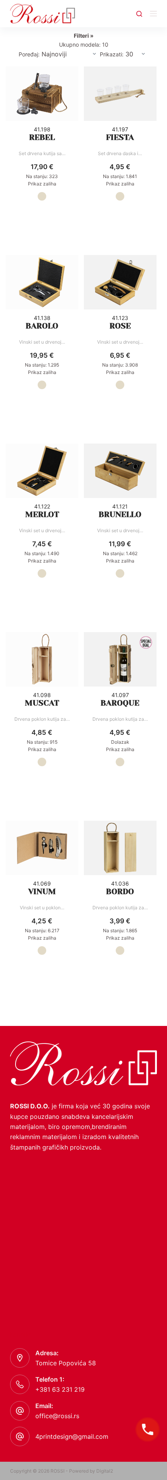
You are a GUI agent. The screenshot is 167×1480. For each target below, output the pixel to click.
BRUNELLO (120, 514)
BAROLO (42, 326)
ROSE (120, 326)
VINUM (42, 891)
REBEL (42, 137)
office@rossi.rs (57, 1416)
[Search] (139, 14)
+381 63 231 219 (60, 1389)
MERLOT (42, 514)
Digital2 (104, 1471)
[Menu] (153, 13)
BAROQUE (120, 703)
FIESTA (120, 137)
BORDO (120, 891)
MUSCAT (42, 703)
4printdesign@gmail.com (71, 1436)
